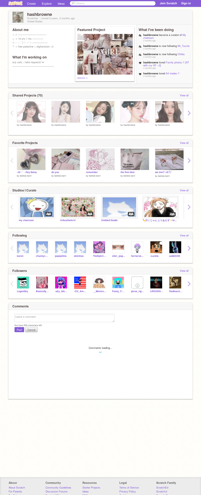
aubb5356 (174, 256)
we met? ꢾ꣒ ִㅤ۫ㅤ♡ (163, 172)
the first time (128, 172)
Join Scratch (168, 3)
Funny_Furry (118, 291)
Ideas (61, 3)
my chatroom (26, 220)
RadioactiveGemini (175, 291)
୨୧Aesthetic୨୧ (68, 220)
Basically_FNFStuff (42, 291)
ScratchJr (161, 491)
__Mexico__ (99, 291)
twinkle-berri (25, 175)
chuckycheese (42, 256)
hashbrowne (26, 124)
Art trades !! (172, 73)
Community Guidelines (58, 487)
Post (19, 330)
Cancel (31, 330)
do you (55, 172)
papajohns (61, 256)
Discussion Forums (57, 491)
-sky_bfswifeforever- (61, 291)
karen (20, 256)
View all (184, 95)
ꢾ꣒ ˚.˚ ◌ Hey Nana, (27, 172)
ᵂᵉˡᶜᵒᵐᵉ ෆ (82, 78)
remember (92, 172)
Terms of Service (129, 487)
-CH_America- (80, 291)
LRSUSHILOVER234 (156, 291)
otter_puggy (118, 256)
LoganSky (22, 291)
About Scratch (17, 487)
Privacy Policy (127, 491)
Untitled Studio (109, 220)
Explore (47, 3)
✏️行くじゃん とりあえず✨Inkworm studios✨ (160, 220)
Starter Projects (91, 487)
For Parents (15, 491)
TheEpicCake (99, 256)
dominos (79, 256)
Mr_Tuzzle (183, 46)
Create (31, 3)
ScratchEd (162, 487)
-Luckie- (154, 256)
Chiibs (181, 54)
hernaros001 (137, 256)
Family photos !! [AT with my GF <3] (166, 63)
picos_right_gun (137, 291)
